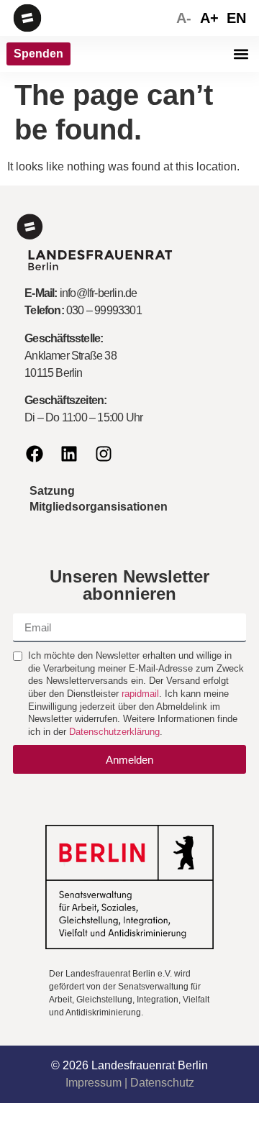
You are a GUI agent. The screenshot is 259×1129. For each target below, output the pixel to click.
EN (236, 18)
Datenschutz (162, 1083)
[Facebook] (34, 453)
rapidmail (140, 693)
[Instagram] (103, 453)
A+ (209, 18)
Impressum (93, 1083)
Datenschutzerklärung (114, 731)
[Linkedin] (69, 453)
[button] (241, 54)
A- (183, 18)
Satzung (52, 491)
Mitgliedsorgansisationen (98, 506)
